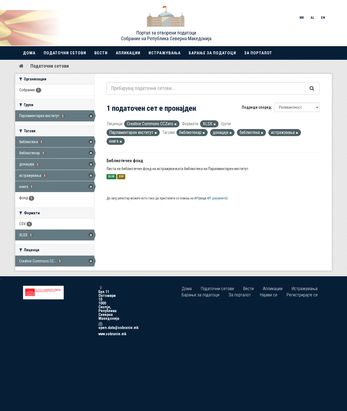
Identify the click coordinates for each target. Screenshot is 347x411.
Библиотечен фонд (125, 160)
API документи (217, 198)
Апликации (128, 53)
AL (312, 18)
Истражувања (165, 53)
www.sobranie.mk (100, 334)
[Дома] (21, 65)
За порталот (258, 53)
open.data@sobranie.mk (100, 327)
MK (302, 18)
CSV (121, 176)
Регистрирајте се (302, 294)
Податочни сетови (65, 53)
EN (323, 18)
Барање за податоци (212, 53)
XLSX (111, 176)
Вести (101, 53)
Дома (29, 53)
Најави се (268, 294)
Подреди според (256, 107)
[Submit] (312, 88)
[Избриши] (175, 124)
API (196, 198)
